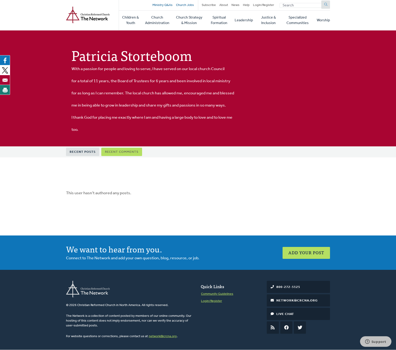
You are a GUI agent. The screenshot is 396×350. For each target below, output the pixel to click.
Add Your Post (306, 252)
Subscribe (209, 5)
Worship (323, 20)
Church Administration (157, 20)
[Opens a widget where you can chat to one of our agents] (375, 342)
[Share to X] (5, 70)
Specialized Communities (297, 20)
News (235, 5)
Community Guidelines (217, 294)
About (223, 5)
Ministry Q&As (162, 5)
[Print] (5, 90)
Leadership (244, 20)
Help (246, 5)
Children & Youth (130, 20)
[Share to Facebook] (5, 60)
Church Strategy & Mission (189, 20)
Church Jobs (185, 5)
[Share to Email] (5, 80)
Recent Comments (121, 152)
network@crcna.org (163, 336)
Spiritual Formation (219, 20)
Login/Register (263, 5)
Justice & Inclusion (268, 20)
